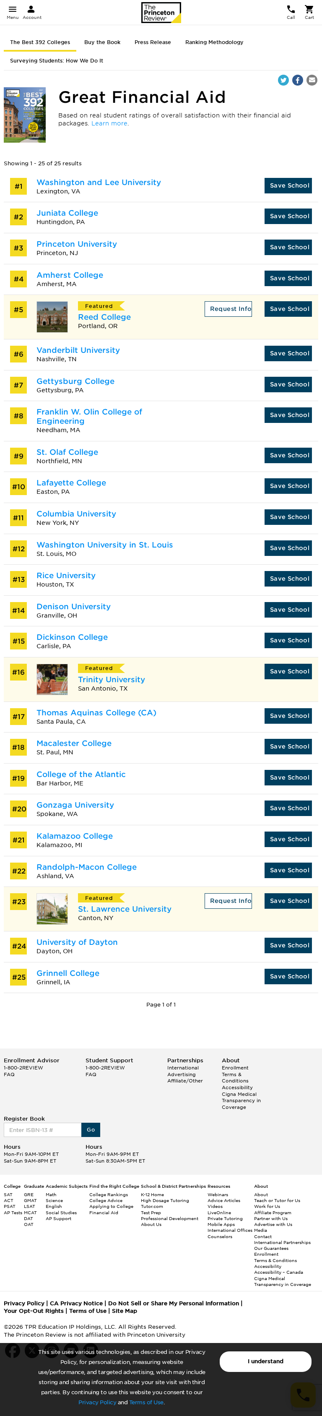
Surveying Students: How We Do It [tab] (56, 60)
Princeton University (76, 244)
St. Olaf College (67, 452)
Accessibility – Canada (278, 1272)
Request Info (231, 308)
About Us (151, 1224)
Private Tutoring (225, 1218)
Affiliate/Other (185, 1081)
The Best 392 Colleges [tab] (40, 42)
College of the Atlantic (81, 774)
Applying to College (111, 1206)
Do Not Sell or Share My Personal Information (173, 1303)
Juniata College (67, 213)
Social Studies (61, 1212)
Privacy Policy (97, 1402)
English (54, 1206)
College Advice (105, 1200)
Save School (289, 185)
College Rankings (108, 1194)
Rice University (66, 575)
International (183, 1068)
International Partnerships (282, 1242)
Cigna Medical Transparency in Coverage (241, 1100)
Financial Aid (103, 1212)
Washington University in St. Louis (104, 544)
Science (54, 1200)
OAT (29, 1224)
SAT (8, 1194)
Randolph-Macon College (86, 867)
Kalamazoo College (74, 836)
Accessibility (237, 1087)
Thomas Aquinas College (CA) (96, 712)
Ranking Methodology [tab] (214, 42)
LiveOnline (219, 1212)
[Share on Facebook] (297, 80)
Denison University (73, 606)
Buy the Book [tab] (102, 42)
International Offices (230, 1230)
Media (260, 1230)
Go (91, 1130)
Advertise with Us (273, 1224)
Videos (215, 1206)
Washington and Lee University (98, 182)
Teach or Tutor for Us (277, 1200)
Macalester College (74, 743)
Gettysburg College (75, 381)
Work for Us (267, 1206)
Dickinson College (72, 637)
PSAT (10, 1206)
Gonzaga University (75, 805)
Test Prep (151, 1212)
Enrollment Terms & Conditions (235, 1074)
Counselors (220, 1236)
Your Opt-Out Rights (34, 1311)
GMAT (30, 1200)
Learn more (109, 123)
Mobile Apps (221, 1224)
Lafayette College (71, 482)
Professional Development (169, 1218)
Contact (263, 1236)
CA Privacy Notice (76, 1303)
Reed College (104, 317)
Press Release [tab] (153, 42)
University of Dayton (77, 942)
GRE (29, 1194)
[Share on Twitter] (283, 80)
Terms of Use (146, 1402)
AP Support (58, 1218)
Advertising (181, 1074)
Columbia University (76, 513)
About (261, 1194)
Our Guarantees (271, 1248)
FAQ (9, 1074)
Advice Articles (224, 1200)
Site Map (124, 1311)
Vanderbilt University (78, 350)
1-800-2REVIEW (23, 1068)
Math (51, 1194)
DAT (28, 1218)
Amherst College (69, 275)
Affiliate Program (272, 1212)
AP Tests (13, 1212)
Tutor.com (152, 1206)
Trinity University (111, 679)
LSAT (29, 1206)
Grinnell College (67, 973)
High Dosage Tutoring (165, 1200)
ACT (8, 1200)
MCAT (30, 1212)
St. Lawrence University (124, 909)
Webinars (218, 1194)
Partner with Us (271, 1218)
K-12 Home (152, 1194)
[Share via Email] (311, 80)
